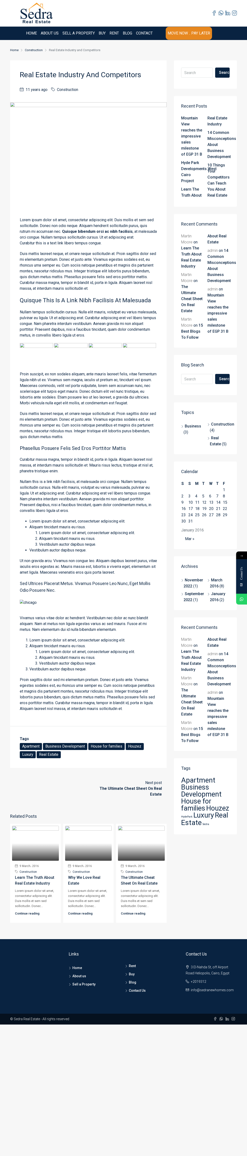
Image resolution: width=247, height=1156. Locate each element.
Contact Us (137, 990)
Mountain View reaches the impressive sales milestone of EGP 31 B (191, 136)
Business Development (65, 746)
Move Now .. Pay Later (189, 33)
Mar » (189, 539)
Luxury (27, 754)
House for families (106, 746)
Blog (127, 33)
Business (193, 426)
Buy (102, 33)
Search (224, 72)
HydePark (186, 816)
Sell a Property (78, 33)
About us (50, 33)
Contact (144, 33)
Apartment (31, 746)
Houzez (134, 746)
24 (190, 515)
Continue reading (27, 913)
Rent (114, 33)
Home (31, 33)
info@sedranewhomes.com (212, 990)
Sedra (206, 824)
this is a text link (49, 243)
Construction (34, 50)
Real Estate (48, 754)
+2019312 (198, 982)
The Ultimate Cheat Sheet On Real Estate (192, 298)
